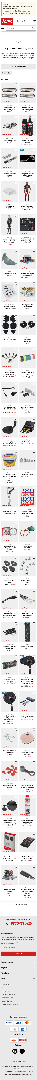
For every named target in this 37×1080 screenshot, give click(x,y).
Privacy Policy (6, 991)
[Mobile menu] (2, 27)
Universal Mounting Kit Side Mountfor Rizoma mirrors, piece (27, 409)
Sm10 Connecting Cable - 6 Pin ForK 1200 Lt (9, 409)
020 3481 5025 (21, 923)
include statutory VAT (14, 1066)
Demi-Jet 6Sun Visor (9, 273)
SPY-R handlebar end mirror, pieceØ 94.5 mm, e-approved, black (9, 822)
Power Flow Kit (27, 546)
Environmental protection (10, 1004)
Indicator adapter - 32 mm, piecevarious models (27, 891)
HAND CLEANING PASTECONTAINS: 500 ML (9, 476)
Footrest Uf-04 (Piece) (27, 646)
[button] (33, 28)
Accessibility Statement (9, 1001)
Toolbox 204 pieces (27, 442)
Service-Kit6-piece (9, 857)
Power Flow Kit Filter (27, 752)
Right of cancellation (8, 994)
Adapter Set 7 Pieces (27, 475)
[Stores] (18, 21)
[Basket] (34, 21)
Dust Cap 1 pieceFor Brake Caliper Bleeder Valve (27, 787)
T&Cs (3, 988)
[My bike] (23, 21)
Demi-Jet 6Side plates (9, 339)
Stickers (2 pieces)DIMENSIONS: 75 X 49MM (27, 513)
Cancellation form (7, 998)
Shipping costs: (8, 1071)
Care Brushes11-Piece (9, 140)
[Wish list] (29, 21)
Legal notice (5, 984)
